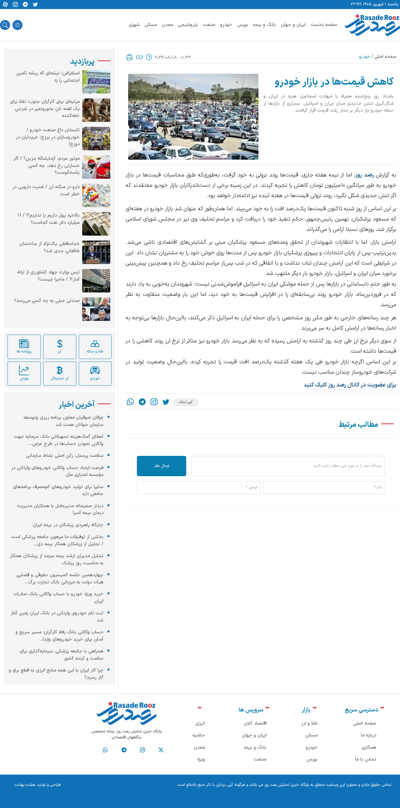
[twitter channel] (160, 750)
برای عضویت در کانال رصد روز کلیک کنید (350, 385)
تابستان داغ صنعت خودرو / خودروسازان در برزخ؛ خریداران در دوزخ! (48, 137)
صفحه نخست (324, 24)
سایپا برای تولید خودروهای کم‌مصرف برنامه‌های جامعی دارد (58, 490)
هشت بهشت (24, 785)
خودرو (226, 24)
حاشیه (198, 735)
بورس (242, 24)
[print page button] (129, 57)
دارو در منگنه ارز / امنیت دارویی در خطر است (46, 191)
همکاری (369, 747)
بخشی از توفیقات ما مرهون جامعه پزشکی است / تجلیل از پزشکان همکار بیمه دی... (57, 540)
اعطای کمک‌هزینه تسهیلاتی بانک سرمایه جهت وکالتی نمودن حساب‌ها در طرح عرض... (58, 440)
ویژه (201, 759)
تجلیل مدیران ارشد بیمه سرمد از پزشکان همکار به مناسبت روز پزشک (56, 559)
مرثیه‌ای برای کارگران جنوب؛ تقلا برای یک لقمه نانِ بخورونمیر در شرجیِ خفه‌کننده (45, 108)
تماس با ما (365, 759)
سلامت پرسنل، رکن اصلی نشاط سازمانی (64, 455)
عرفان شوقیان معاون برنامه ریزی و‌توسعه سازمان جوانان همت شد (63, 421)
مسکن (151, 24)
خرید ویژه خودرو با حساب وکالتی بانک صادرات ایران (58, 598)
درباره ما (368, 735)
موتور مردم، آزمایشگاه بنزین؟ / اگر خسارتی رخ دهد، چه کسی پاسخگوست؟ (46, 165)
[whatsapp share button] (130, 402)
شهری (134, 24)
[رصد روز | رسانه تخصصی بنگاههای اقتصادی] (372, 25)
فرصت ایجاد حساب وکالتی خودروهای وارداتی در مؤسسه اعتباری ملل (57, 471)
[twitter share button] (35, 5)
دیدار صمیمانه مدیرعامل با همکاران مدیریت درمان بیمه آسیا (60, 509)
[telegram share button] (25, 5)
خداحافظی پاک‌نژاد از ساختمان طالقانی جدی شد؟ (49, 248)
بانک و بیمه (264, 24)
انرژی (200, 723)
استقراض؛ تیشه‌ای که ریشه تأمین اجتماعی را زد (48, 77)
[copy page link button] (139, 57)
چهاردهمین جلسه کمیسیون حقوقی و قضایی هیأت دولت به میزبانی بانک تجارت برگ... (59, 578)
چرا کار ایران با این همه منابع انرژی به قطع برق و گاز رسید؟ (56, 674)
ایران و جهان (293, 24)
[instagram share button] (15, 5)
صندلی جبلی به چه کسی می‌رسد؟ (47, 300)
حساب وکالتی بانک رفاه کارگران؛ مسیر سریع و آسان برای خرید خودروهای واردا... (59, 636)
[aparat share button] (5, 5)
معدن (167, 24)
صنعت (209, 24)
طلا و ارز (309, 723)
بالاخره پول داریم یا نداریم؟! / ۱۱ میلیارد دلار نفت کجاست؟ (49, 219)
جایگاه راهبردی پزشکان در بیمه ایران (68, 524)
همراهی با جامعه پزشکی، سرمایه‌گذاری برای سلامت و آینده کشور (61, 655)
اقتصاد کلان (255, 723)
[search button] (5, 25)
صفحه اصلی (385, 56)
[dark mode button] (17, 25)
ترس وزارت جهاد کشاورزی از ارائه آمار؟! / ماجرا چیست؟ (48, 276)
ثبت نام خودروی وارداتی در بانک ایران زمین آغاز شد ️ (57, 617)
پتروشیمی (188, 24)
